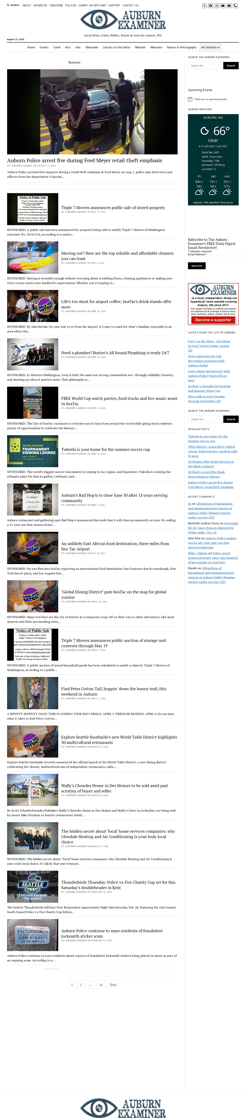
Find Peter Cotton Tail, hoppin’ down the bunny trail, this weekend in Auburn (113, 691)
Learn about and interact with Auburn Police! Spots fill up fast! (209, 375)
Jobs (78, 47)
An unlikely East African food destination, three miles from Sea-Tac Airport (115, 546)
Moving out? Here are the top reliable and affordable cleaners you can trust (117, 255)
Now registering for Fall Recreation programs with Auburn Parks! (206, 360)
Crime (57, 47)
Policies (70, 5)
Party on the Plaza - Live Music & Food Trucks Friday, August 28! (209, 345)
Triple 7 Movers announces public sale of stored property (113, 207)
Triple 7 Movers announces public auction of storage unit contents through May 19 (113, 643)
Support (114, 5)
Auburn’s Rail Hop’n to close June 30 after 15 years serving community (114, 497)
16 (101, 984)
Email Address (197, 254)
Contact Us (130, 5)
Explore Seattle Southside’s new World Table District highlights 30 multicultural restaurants (119, 739)
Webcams (156, 47)
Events (44, 47)
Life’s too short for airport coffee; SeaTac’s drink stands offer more (116, 304)
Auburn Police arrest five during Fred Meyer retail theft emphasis (84, 160)
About (27, 5)
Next (113, 984)
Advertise (40, 5)
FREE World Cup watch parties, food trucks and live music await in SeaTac (119, 401)
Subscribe (56, 5)
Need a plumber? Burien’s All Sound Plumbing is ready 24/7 (115, 352)
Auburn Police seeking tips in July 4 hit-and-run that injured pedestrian (212, 542)
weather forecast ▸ (213, 202)
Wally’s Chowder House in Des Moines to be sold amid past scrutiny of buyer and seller (114, 788)
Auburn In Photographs (182, 47)
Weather (140, 47)
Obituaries (91, 47)
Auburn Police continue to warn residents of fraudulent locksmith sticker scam (112, 933)
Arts (68, 47)
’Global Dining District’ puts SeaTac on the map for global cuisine (113, 594)
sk (189, 504)
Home (31, 47)
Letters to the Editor (116, 47)
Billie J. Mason (197, 553)
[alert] (213, 99)
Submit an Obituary (92, 5)
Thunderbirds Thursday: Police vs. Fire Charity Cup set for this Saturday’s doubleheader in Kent (118, 885)
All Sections (209, 47)
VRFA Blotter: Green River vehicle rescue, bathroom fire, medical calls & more (212, 451)
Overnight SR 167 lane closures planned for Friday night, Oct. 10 (213, 527)
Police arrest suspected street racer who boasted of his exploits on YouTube (213, 557)
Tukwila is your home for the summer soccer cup (105, 449)
